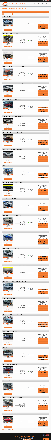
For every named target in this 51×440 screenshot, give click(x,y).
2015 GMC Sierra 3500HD (14, 199)
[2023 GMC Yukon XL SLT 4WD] (8, 38)
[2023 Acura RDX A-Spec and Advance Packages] (8, 237)
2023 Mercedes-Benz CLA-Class (15, 265)
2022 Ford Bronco (13, 165)
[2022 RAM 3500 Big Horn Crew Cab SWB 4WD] (8, 121)
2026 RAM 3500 (13, 17)
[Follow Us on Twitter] (45, 0)
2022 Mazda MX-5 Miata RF (14, 414)
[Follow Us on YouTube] (46, 0)
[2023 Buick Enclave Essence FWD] (8, 369)
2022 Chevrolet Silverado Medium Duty (13, 66)
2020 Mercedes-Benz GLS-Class (15, 281)
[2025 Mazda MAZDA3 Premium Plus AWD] (8, 402)
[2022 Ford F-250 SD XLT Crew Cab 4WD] (8, 55)
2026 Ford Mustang (13, 314)
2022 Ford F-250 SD (12, 50)
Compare (8, 28)
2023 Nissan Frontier (12, 347)
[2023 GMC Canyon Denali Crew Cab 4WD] (8, 154)
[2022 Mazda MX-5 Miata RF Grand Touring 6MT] (8, 419)
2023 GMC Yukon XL (10, 33)
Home (2, 434)
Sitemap (26, 437)
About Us (4, 434)
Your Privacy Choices (30, 437)
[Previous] (3, 14)
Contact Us (7, 434)
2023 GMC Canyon (12, 149)
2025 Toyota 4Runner (12, 99)
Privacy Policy (9, 434)
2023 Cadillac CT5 (10, 298)
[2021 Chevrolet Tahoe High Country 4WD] (8, 187)
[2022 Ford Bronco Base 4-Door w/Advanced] (8, 171)
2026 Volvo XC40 (11, 248)
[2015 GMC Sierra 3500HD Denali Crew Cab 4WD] (8, 204)
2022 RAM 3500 (13, 116)
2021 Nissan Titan (12, 215)
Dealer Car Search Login (20, 437)
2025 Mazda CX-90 (10, 331)
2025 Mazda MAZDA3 (12, 397)
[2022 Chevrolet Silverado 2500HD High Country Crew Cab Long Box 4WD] (8, 88)
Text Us (43, 28)
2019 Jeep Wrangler (12, 381)
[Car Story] (31, 141)
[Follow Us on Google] (48, 0)
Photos (8, 26)
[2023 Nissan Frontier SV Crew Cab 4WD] (8, 353)
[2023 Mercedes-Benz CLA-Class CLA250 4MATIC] (8, 270)
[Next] (12, 14)
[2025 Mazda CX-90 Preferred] (8, 336)
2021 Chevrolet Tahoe (12, 182)
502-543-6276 (43, 24)
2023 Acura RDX (13, 232)
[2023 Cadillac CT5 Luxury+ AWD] (8, 303)
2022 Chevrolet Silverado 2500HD (20, 83)
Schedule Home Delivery (42, 26)
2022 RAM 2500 (14, 132)
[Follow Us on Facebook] (43, 0)
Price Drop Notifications (8, 46)
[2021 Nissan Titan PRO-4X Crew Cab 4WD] (8, 220)
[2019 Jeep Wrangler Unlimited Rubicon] (8, 386)
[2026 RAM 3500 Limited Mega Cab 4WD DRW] (8, 22)
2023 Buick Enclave (11, 364)
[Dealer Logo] (14, 4)
